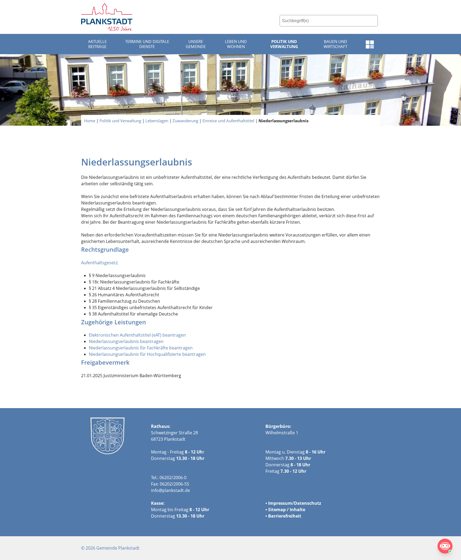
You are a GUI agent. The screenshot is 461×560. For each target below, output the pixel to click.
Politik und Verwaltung (284, 44)
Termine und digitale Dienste (147, 44)
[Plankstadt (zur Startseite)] (106, 17)
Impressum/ (281, 503)
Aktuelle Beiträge (97, 44)
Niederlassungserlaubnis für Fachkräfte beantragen (141, 348)
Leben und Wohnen (236, 44)
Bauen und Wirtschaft (335, 44)
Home (89, 120)
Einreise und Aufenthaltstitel (228, 120)
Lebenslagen (156, 120)
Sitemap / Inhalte (286, 509)
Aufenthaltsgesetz (99, 263)
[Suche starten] (379, 22)
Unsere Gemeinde (196, 44)
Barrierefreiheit (284, 516)
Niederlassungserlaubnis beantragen (126, 341)
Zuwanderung (185, 120)
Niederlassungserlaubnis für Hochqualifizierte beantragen (147, 354)
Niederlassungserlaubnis (283, 120)
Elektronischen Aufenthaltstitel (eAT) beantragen (137, 335)
